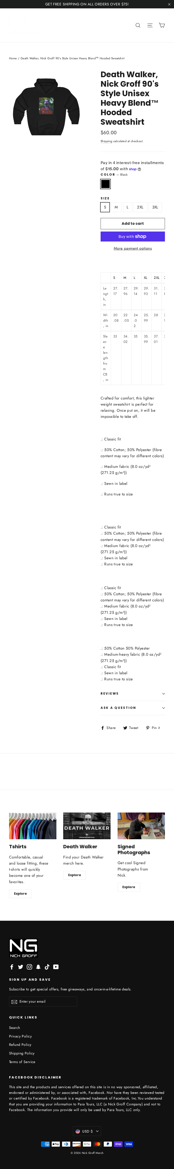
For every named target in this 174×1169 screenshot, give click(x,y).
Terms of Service (22, 1061)
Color (114, 174)
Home (13, 58)
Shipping (106, 141)
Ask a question (118, 708)
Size (105, 198)
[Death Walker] (87, 826)
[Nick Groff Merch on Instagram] (29, 966)
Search (14, 1027)
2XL (140, 207)
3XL (155, 207)
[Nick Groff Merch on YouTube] (56, 966)
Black (105, 184)
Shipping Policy (21, 1053)
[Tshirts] (32, 826)
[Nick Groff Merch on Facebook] (11, 966)
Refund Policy (20, 1044)
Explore (20, 893)
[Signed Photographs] (141, 826)
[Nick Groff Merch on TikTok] (47, 966)
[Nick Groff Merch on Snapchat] (38, 966)
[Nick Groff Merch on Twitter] (20, 966)
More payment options (133, 248)
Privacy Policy (20, 1036)
